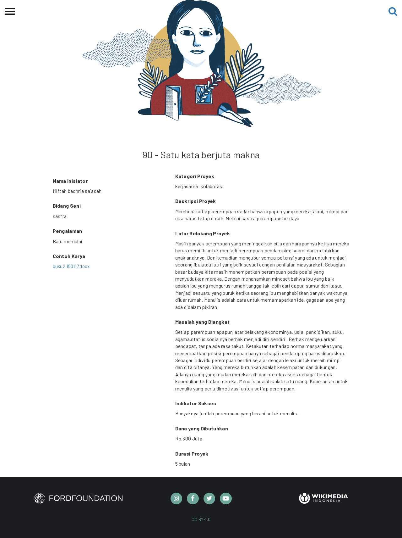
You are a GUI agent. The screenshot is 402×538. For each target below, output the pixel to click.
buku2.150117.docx (71, 266)
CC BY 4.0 (201, 519)
